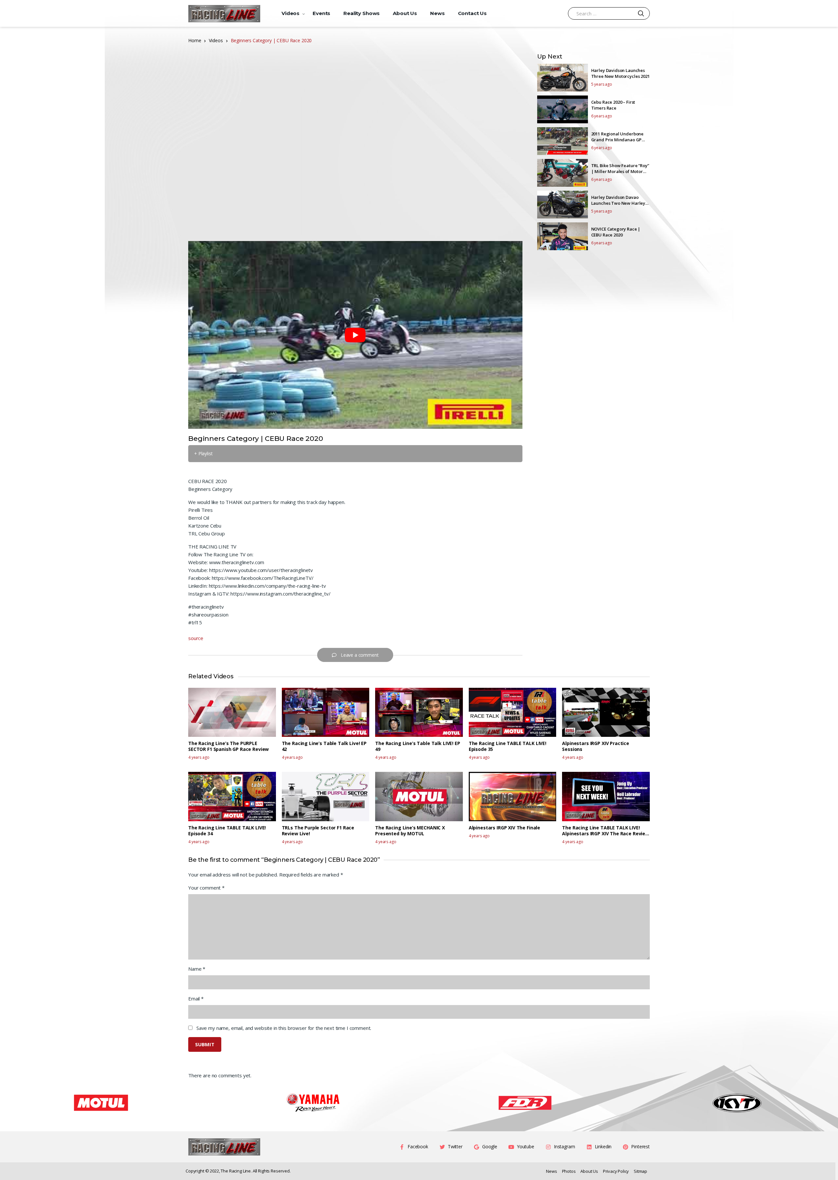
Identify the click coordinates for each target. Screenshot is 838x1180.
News (437, 13)
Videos (291, 13)
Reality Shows (361, 13)
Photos (569, 1171)
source (195, 638)
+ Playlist (203, 453)
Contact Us (472, 13)
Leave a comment (360, 655)
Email (196, 998)
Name (196, 968)
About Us (405, 13)
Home (194, 40)
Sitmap (640, 1171)
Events (321, 13)
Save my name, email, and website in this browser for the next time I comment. (283, 1028)
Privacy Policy (616, 1171)
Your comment (206, 887)
